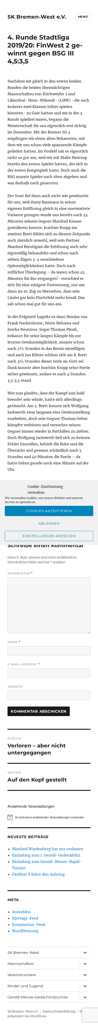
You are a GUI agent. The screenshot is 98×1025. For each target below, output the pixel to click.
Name (14, 642)
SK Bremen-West (23, 952)
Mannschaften (21, 964)
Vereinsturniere (22, 975)
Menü (83, 16)
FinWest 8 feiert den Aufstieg (38, 874)
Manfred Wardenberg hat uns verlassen (47, 849)
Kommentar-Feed (28, 924)
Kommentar (20, 573)
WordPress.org (25, 931)
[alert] (49, 817)
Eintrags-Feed (25, 918)
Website (15, 686)
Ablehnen (49, 523)
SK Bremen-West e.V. (37, 17)
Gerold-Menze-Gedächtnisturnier (38, 997)
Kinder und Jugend (25, 986)
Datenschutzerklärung (59, 1011)
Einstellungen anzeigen (49, 536)
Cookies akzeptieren (49, 511)
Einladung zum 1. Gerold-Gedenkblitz (46, 855)
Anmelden (21, 912)
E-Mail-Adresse (24, 664)
